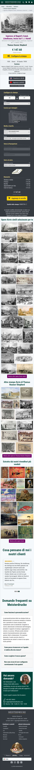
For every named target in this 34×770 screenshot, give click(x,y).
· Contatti (5, 726)
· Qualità (20, 730)
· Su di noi (5, 739)
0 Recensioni (20, 86)
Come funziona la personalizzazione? (16, 612)
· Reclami (5, 737)
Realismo (16, 6)
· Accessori (20, 737)
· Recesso (5, 735)
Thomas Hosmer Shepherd (9, 8)
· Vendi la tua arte (22, 728)
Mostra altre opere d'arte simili (17, 376)
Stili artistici (9, 6)
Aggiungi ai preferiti (18, 82)
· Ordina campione (22, 739)
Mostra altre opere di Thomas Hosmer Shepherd (17, 456)
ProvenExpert (11, 584)
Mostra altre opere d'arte (17, 541)
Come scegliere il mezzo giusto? (15, 656)
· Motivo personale (22, 726)
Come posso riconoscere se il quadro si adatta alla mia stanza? (16, 648)
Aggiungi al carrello (18, 198)
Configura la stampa (18, 56)
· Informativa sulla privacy (9, 732)
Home (2, 6)
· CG (4, 730)
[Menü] (2, 2)
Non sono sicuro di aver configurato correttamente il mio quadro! (15, 663)
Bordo (5, 101)
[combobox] (17, 103)
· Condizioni (5, 728)
